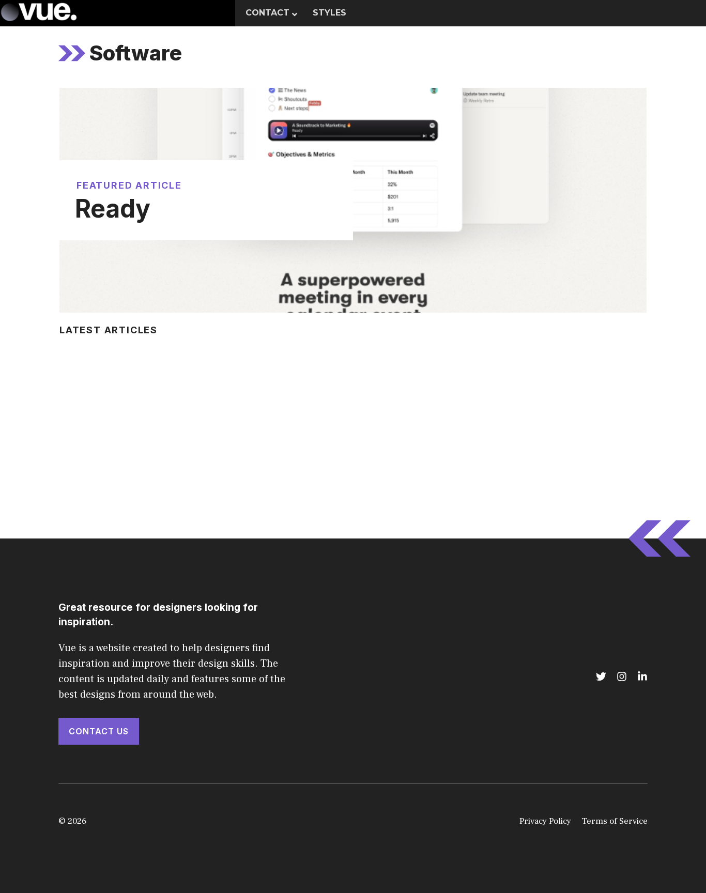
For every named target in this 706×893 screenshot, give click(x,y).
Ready (112, 208)
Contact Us (99, 731)
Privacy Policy (545, 821)
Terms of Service (614, 821)
